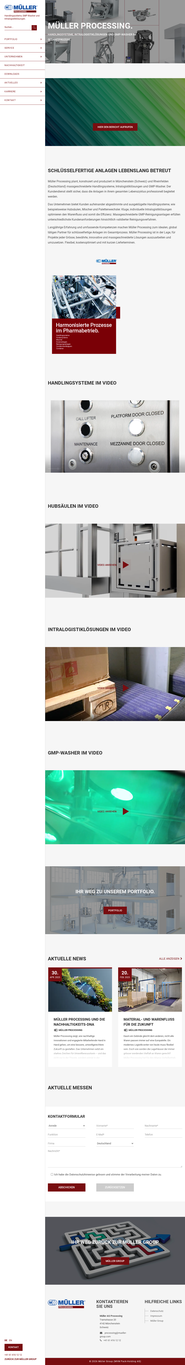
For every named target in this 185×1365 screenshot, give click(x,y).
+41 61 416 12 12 (13, 1354)
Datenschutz (156, 1311)
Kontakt (10, 100)
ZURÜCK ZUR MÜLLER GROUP (20, 1359)
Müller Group (115, 1261)
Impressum (156, 1316)
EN (10, 1340)
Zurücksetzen (115, 1187)
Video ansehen (107, 564)
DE (6, 1340)
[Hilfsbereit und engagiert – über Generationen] (80, 989)
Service (9, 48)
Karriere (10, 91)
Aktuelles (11, 82)
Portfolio (11, 39)
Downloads (12, 74)
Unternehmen (14, 56)
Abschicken (66, 1187)
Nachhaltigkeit (15, 65)
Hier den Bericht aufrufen (115, 127)
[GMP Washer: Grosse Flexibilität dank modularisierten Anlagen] (150, 989)
